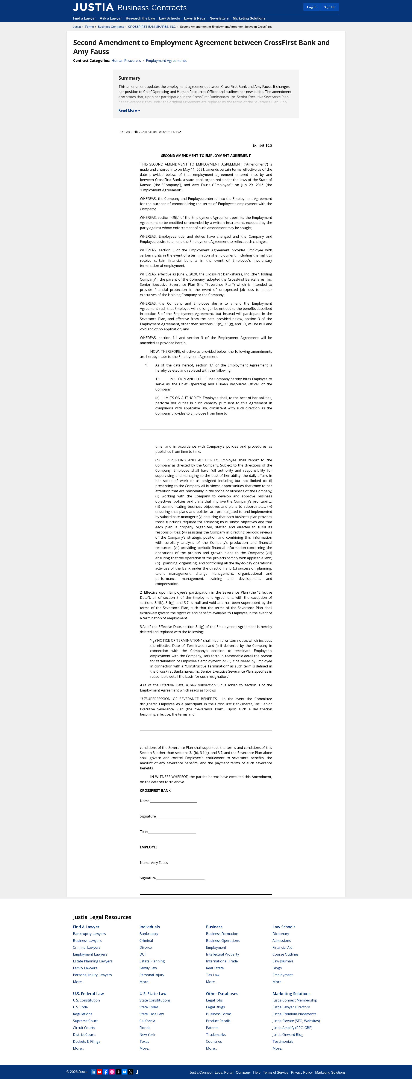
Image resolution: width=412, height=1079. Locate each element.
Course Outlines (285, 954)
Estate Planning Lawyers (92, 961)
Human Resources (126, 60)
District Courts (84, 1034)
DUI (142, 954)
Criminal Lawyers (86, 947)
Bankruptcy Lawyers (89, 933)
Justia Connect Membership (295, 1000)
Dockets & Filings (86, 1041)
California (147, 1020)
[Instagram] (112, 1071)
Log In (312, 7)
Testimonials (283, 1041)
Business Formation (222, 933)
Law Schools (169, 18)
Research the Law (140, 18)
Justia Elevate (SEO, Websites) (296, 1020)
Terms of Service (275, 1072)
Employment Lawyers (90, 954)
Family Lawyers (85, 968)
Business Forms (219, 1014)
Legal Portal (224, 1072)
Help (257, 1072)
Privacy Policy (302, 1072)
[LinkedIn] (93, 1071)
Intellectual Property (222, 954)
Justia (77, 26)
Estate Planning (152, 961)
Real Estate (215, 968)
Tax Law (212, 975)
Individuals (149, 926)
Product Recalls (218, 1020)
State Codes (149, 1007)
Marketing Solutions (249, 18)
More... (78, 981)
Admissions (282, 940)
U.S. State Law (153, 993)
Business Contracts (111, 26)
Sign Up (329, 7)
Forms (89, 26)
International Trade (222, 961)
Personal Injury (151, 975)
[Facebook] (105, 1071)
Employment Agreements (166, 60)
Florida (144, 1027)
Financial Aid (282, 947)
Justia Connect (200, 1072)
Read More (127, 110)
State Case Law (151, 1014)
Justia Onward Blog (288, 1034)
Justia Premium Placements (294, 1014)
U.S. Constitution (86, 1000)
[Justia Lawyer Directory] (136, 1071)
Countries (214, 1041)
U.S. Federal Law (88, 993)
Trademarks (216, 1034)
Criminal (146, 940)
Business (214, 926)
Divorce (145, 947)
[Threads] (118, 1071)
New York (147, 1034)
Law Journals (283, 961)
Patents (212, 1027)
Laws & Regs (195, 18)
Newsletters (219, 18)
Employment (216, 947)
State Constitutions (155, 1000)
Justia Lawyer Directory (291, 1007)
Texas (144, 1041)
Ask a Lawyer (111, 18)
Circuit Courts (84, 1027)
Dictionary (281, 933)
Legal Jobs (214, 1000)
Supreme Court (85, 1020)
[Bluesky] (124, 1071)
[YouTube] (99, 1071)
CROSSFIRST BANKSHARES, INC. (152, 26)
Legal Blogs (215, 1007)
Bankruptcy (148, 933)
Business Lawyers (87, 940)
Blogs (277, 968)
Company (243, 1072)
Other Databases (222, 993)
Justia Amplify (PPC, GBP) (292, 1027)
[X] (130, 1071)
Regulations (82, 1014)
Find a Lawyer (84, 18)
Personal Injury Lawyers (92, 975)
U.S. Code (80, 1007)
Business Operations (223, 940)
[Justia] (93, 7)
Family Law (148, 968)
